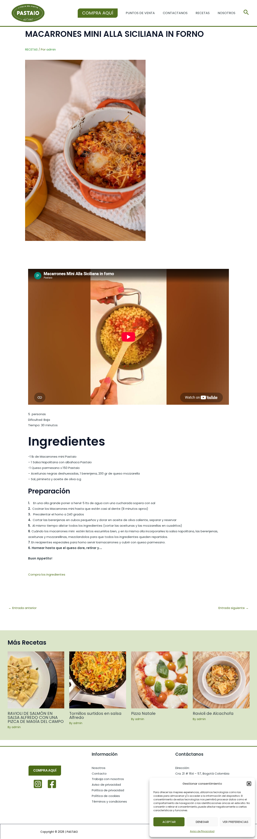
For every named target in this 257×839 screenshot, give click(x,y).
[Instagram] (38, 784)
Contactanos (175, 13)
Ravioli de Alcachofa (213, 713)
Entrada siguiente (233, 608)
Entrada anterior (22, 608)
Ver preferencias (235, 822)
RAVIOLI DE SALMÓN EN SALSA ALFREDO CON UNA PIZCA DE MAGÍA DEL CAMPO (36, 717)
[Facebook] (52, 784)
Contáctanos (189, 754)
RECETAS (31, 49)
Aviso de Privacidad (202, 831)
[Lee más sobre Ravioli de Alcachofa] (221, 680)
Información (104, 754)
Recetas (203, 13)
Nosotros (226, 13)
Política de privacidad (108, 790)
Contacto (99, 773)
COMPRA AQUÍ (44, 770)
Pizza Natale (143, 713)
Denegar (202, 822)
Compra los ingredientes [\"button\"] (46, 574)
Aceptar (169, 822)
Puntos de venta (140, 13)
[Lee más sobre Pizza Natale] (159, 680)
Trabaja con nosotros (108, 779)
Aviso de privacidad (106, 784)
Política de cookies (106, 796)
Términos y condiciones (109, 801)
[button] (249, 784)
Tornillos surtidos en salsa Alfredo (95, 715)
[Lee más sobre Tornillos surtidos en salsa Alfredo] (97, 680)
